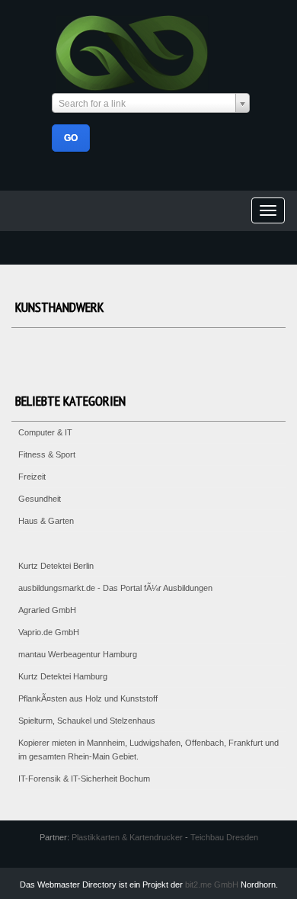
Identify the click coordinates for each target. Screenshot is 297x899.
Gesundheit (39, 498)
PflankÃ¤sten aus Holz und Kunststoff (88, 698)
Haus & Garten (46, 520)
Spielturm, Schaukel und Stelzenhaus (86, 720)
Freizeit (32, 476)
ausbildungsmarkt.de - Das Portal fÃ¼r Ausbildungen (115, 587)
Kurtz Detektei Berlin (56, 565)
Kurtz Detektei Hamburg (62, 676)
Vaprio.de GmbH (48, 632)
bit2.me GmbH (211, 884)
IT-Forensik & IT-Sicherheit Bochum (84, 778)
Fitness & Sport (46, 454)
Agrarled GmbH (47, 610)
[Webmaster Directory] (132, 51)
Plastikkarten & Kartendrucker (127, 837)
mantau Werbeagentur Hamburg (77, 654)
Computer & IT (45, 432)
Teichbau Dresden (224, 837)
